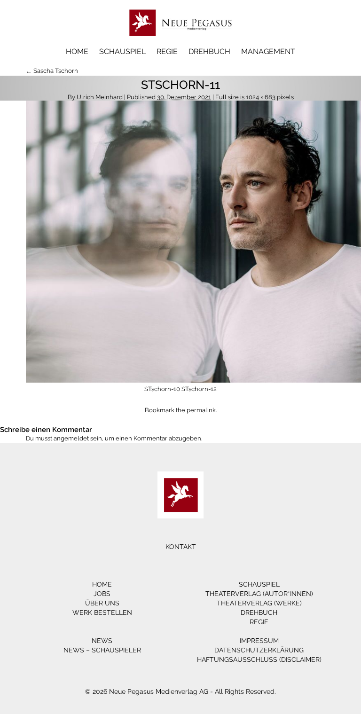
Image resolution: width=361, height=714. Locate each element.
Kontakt (180, 546)
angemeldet (71, 438)
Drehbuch (209, 51)
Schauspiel (122, 51)
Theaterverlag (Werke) (259, 603)
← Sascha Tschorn (52, 70)
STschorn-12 (199, 388)
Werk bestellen (102, 612)
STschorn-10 (162, 388)
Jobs (102, 593)
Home (77, 51)
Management (268, 51)
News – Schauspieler (102, 650)
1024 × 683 (260, 97)
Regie (167, 51)
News (102, 640)
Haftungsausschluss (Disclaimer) (259, 659)
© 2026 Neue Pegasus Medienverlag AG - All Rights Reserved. (180, 691)
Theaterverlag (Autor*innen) (259, 593)
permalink (201, 410)
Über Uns (102, 603)
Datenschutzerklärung (259, 650)
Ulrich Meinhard (100, 97)
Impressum (259, 640)
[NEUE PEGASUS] (180, 41)
